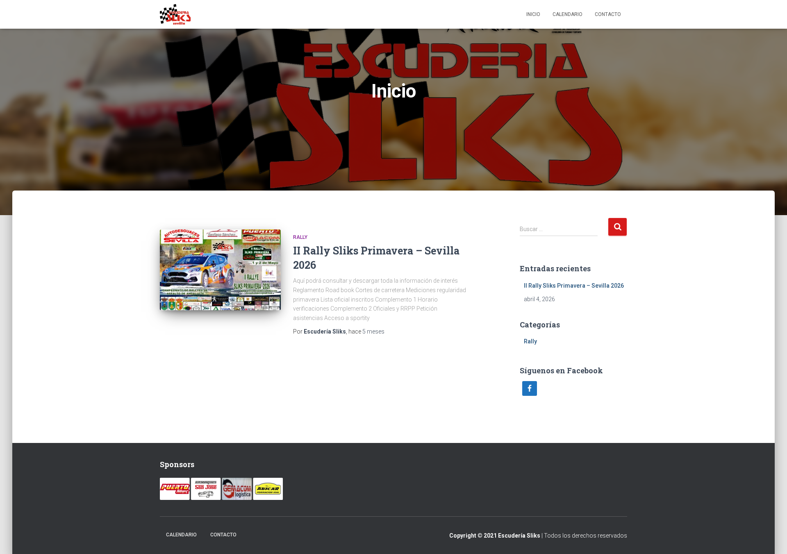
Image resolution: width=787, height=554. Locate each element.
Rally (300, 237)
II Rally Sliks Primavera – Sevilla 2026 (574, 285)
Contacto (608, 14)
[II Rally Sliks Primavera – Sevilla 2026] (220, 269)
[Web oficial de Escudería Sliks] (175, 14)
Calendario (567, 14)
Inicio (533, 14)
